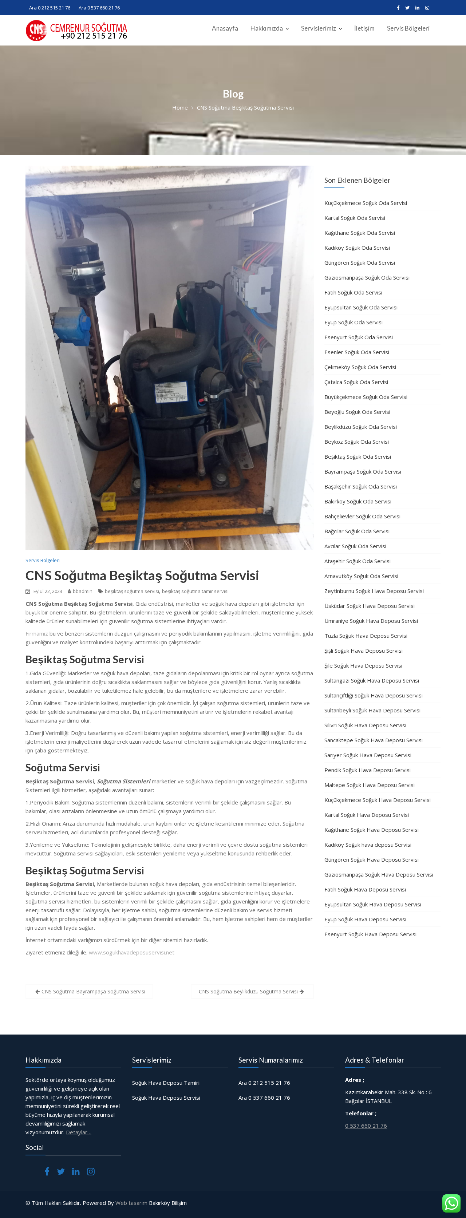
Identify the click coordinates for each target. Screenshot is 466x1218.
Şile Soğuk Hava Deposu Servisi (363, 665)
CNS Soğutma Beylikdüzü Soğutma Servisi (248, 991)
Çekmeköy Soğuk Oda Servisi (360, 367)
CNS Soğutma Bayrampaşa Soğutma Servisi (93, 991)
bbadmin (82, 591)
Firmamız (36, 633)
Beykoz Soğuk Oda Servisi (356, 441)
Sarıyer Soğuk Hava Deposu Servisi (367, 755)
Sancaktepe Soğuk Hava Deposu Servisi (373, 740)
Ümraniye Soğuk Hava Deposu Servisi (371, 620)
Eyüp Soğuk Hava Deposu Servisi (365, 919)
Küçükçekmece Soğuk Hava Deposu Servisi (377, 799)
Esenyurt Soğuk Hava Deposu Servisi (370, 934)
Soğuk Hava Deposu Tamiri (166, 1082)
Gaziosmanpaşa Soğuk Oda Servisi (367, 277)
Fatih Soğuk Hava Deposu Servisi (365, 889)
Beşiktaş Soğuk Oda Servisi (357, 456)
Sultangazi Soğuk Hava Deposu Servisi (371, 680)
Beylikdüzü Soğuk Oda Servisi (360, 426)
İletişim (364, 28)
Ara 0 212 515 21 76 (49, 7)
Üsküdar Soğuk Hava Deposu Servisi (369, 605)
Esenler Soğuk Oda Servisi (356, 352)
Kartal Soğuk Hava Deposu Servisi (366, 814)
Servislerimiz (318, 28)
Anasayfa (225, 28)
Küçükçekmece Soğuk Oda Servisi (365, 202)
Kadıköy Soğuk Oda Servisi (357, 247)
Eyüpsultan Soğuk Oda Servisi (361, 307)
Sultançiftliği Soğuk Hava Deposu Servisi (373, 695)
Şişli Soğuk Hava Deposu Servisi (363, 650)
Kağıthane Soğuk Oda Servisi (359, 232)
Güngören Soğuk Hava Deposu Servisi (371, 859)
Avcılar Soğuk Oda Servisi (355, 546)
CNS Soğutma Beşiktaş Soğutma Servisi (142, 575)
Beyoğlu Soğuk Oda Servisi (357, 411)
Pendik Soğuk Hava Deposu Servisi (367, 770)
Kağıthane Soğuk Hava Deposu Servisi (371, 829)
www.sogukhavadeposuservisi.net (131, 952)
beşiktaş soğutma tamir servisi (195, 591)
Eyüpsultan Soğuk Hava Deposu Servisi (372, 904)
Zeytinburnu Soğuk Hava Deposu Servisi (374, 590)
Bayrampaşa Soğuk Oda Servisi (362, 471)
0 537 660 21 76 (366, 1125)
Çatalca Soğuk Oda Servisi (356, 381)
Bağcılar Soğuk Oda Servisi (357, 531)
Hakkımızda (266, 28)
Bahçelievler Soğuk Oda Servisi (362, 516)
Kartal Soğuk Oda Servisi (354, 217)
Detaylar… (78, 1132)
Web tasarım (131, 1202)
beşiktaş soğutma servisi (132, 591)
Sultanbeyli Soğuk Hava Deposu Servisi (372, 710)
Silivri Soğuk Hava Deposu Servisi (365, 725)
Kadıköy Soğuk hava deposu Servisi (367, 844)
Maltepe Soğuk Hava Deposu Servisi (369, 784)
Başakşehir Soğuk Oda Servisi (360, 486)
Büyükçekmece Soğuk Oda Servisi (365, 396)
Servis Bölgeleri (408, 28)
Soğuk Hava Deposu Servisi (166, 1097)
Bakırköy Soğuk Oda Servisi (357, 501)
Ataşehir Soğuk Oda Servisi (357, 561)
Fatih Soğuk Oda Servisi (353, 292)
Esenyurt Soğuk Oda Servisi (358, 337)
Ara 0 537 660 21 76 (99, 7)
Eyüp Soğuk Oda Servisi (353, 322)
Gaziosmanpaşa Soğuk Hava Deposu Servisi (378, 874)
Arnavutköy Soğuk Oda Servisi (361, 576)
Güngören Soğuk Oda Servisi (359, 262)
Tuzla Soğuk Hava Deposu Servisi (365, 635)
